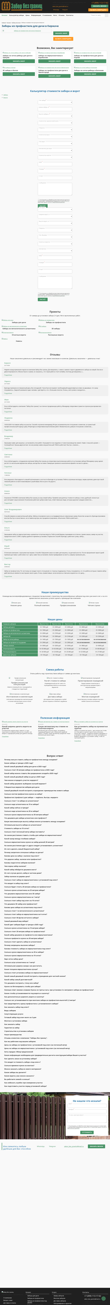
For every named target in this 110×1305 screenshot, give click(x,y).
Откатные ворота (19, 335)
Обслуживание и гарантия (62, 1303)
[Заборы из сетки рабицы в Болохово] (90, 68)
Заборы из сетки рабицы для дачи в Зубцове (17, 57)
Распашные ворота (56, 335)
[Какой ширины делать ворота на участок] (19, 722)
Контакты (69, 15)
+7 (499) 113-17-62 (99, 2)
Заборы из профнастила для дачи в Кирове (88, 57)
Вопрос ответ (55, 755)
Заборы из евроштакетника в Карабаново (50, 57)
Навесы (19, 341)
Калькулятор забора (16, 15)
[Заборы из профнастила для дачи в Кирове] (90, 53)
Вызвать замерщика (98, 10)
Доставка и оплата (9, 1303)
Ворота (5, 97)
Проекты (55, 311)
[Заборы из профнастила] (46, 320)
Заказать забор (61, 33)
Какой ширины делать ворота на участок (17, 727)
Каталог (5, 15)
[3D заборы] (42, 326)
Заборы (5, 95)
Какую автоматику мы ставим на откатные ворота (53, 727)
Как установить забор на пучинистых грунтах (91, 727)
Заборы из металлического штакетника (18, 329)
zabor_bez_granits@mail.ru (60, 6)
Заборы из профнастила (56, 322)
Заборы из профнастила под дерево (37, 1302)
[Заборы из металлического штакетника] (14, 326)
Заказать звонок (99, 6)
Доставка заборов (60, 1301)
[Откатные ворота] (7, 332)
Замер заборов (59, 1296)
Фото (55, 15)
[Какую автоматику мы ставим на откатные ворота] (55, 722)
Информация (36, 15)
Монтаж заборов (59, 1298)
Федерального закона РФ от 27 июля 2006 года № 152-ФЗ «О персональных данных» (53, 201)
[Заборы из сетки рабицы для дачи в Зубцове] (19, 53)
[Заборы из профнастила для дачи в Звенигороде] (54, 68)
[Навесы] (5, 339)
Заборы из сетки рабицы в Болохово (89, 70)
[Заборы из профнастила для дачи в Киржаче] (27, 31)
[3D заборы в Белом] (19, 68)
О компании (47, 15)
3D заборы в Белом (10, 70)
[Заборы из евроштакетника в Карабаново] (54, 53)
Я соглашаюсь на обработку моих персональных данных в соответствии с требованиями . (53, 201)
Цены (28, 15)
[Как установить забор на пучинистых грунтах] (91, 722)
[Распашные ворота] (45, 332)
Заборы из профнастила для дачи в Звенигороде (53, 71)
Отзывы (62, 15)
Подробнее (8, 375)
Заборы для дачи (19, 322)
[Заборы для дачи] (7, 320)
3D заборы (56, 329)
